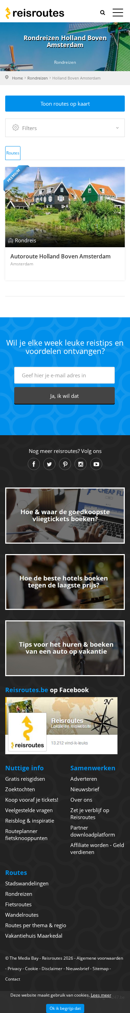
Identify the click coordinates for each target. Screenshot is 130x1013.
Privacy (14, 969)
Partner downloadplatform (92, 831)
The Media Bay (24, 958)
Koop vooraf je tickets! (31, 799)
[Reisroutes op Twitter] (49, 464)
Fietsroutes (18, 904)
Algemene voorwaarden (100, 958)
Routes (12, 153)
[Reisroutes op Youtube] (96, 464)
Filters (29, 127)
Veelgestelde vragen (29, 810)
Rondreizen (37, 78)
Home (17, 78)
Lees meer (101, 995)
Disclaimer (52, 969)
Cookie (31, 969)
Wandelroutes (21, 914)
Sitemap (101, 969)
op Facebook (47, 690)
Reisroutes (34, 13)
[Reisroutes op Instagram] (81, 464)
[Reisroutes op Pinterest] (65, 464)
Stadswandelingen (27, 883)
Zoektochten (20, 789)
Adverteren (83, 778)
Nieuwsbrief (84, 789)
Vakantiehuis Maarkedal (33, 935)
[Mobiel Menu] (118, 14)
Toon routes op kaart (65, 103)
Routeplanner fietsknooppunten (26, 834)
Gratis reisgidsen (25, 778)
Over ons (81, 799)
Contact (12, 979)
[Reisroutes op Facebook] (34, 464)
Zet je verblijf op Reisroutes (89, 814)
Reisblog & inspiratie (29, 820)
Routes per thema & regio (35, 925)
